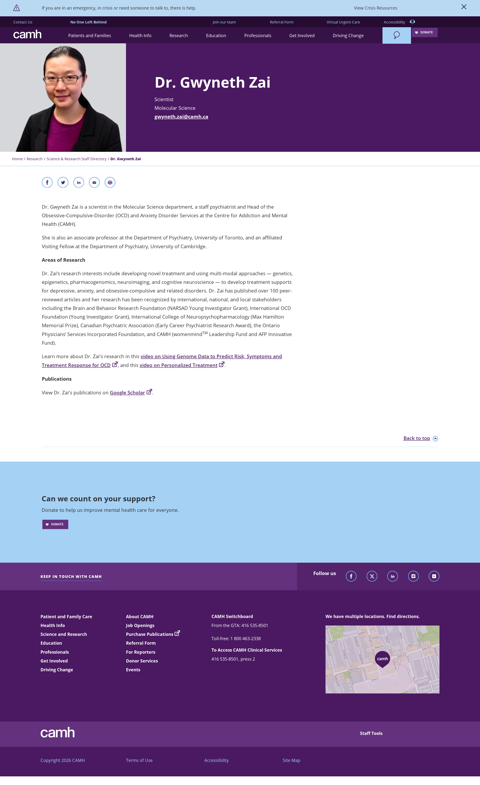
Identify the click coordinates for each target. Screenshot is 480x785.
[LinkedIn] (392, 576)
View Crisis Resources (375, 8)
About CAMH (140, 617)
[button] (89, 35)
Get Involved (54, 661)
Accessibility (395, 22)
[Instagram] (413, 576)
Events (133, 670)
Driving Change (56, 670)
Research (35, 158)
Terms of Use (139, 760)
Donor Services (142, 661)
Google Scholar (127, 392)
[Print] (110, 183)
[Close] (464, 8)
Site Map (291, 760)
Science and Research (63, 634)
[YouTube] (434, 576)
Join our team (224, 22)
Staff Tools (371, 733)
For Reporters (140, 652)
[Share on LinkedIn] (78, 183)
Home (17, 158)
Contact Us (22, 22)
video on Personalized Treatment (179, 365)
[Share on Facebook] (47, 183)
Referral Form (282, 22)
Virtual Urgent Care (343, 22)
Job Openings (140, 625)
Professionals (54, 652)
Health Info (52, 625)
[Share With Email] (94, 183)
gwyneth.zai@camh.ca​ (181, 116)
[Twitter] (372, 576)
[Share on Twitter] (63, 183)
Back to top (417, 438)
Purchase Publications (149, 634)
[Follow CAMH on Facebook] (351, 576)
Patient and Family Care (66, 617)
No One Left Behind (88, 22)
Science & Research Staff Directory (76, 158)
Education (51, 643)
